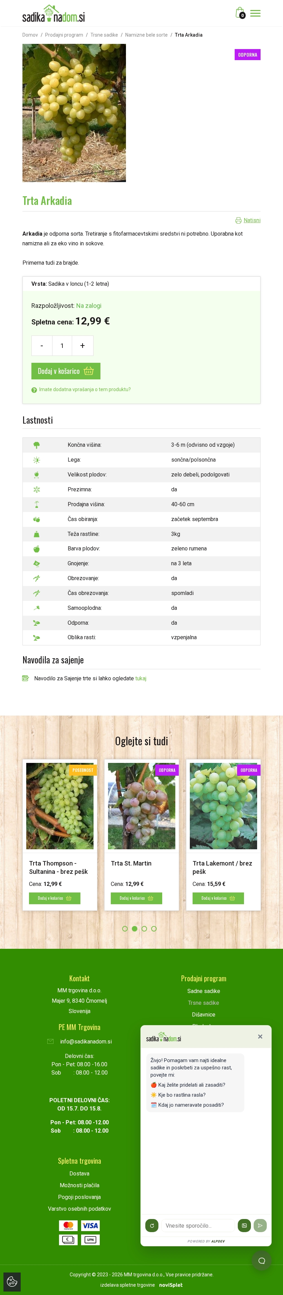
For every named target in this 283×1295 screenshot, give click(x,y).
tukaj (140, 678)
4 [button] (154, 929)
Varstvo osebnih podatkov (79, 1209)
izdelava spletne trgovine (127, 1285)
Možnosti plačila (79, 1185)
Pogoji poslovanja (79, 1197)
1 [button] (125, 929)
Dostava (79, 1173)
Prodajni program (64, 35)
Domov (30, 35)
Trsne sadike (104, 35)
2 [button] (134, 929)
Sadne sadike (203, 991)
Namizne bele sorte (146, 35)
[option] (108, 834)
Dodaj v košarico (59, 371)
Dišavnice (203, 1014)
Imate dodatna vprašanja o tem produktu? (84, 389)
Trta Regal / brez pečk (190, 863)
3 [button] (144, 929)
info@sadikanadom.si (85, 1041)
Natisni (252, 220)
